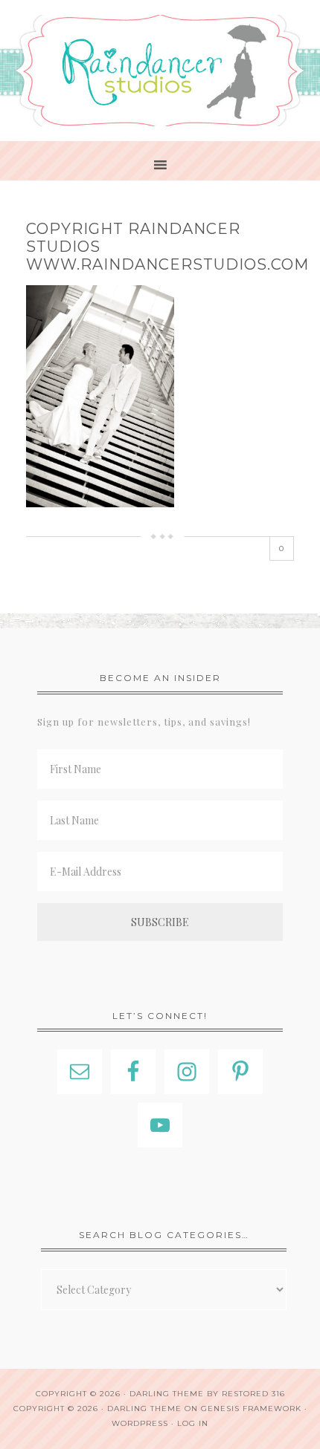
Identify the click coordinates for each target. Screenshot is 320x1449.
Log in (192, 1423)
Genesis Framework (251, 1408)
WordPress (140, 1423)
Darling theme (166, 1393)
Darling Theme (144, 1408)
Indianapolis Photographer (160, 70)
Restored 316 (253, 1393)
